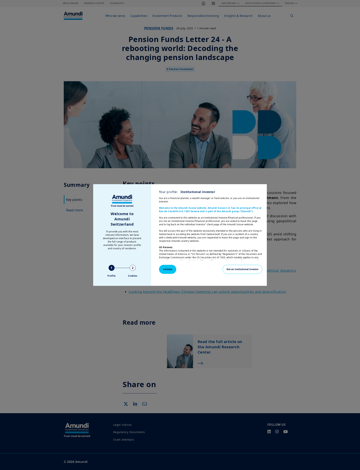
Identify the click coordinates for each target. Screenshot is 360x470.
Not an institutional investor (242, 269)
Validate (167, 269)
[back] (349, 253)
